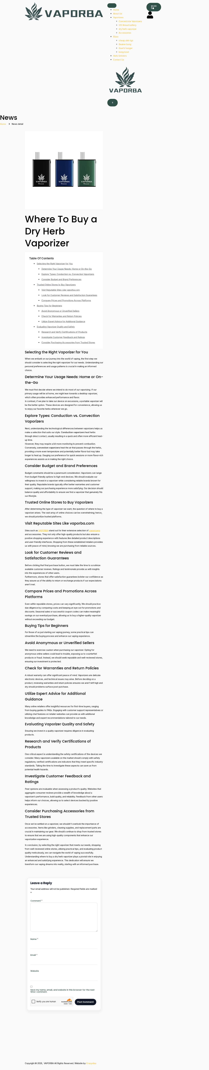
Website (34, 971)
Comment (36, 901)
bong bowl (124, 52)
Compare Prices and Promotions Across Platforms (66, 300)
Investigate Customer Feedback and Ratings (63, 337)
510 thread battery (127, 25)
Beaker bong (125, 44)
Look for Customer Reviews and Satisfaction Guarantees (69, 295)
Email (33, 955)
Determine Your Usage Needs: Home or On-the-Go (67, 269)
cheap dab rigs (126, 40)
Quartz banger (126, 48)
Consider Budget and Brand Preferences (61, 279)
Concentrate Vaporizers (130, 21)
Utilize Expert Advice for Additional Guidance (63, 321)
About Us (117, 13)
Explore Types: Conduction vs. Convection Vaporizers (68, 274)
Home (116, 9)
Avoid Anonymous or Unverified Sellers (60, 311)
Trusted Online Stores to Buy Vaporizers (56, 284)
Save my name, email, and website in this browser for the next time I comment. (62, 991)
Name (34, 939)
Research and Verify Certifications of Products (64, 332)
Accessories (125, 32)
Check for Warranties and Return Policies (62, 316)
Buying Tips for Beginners (49, 305)
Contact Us (118, 59)
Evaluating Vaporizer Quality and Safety (56, 326)
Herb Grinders (120, 55)
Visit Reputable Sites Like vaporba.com (61, 290)
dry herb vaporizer (127, 29)
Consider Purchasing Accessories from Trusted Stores (68, 342)
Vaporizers (118, 17)
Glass (115, 36)
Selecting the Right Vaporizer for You (55, 263)
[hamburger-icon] (111, 5)
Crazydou (91, 1063)
